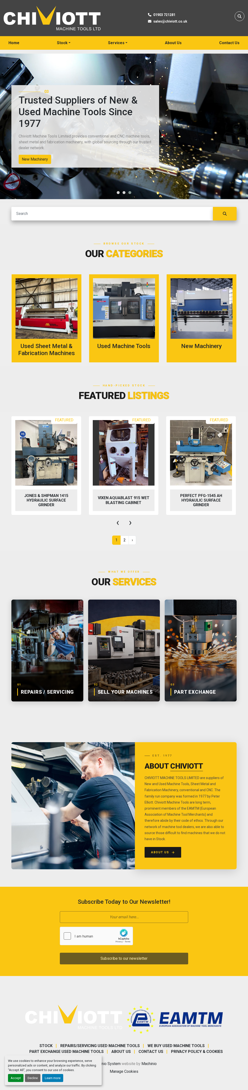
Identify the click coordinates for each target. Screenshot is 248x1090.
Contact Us (229, 43)
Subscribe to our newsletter (124, 958)
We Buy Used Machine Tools (176, 1045)
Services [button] (116, 43)
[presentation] (117, 522)
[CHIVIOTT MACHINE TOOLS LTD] (73, 1016)
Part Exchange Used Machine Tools (66, 1051)
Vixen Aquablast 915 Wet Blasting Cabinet (46, 500)
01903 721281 (164, 15)
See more (49, 318)
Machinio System (106, 1063)
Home (13, 43)
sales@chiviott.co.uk (170, 21)
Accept (16, 1078)
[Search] (225, 213)
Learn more (53, 1078)
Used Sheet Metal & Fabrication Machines (57, 159)
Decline (33, 1078)
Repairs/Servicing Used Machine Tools (100, 1045)
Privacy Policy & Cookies (197, 1051)
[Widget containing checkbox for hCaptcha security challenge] (96, 936)
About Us (173, 43)
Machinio (149, 1063)
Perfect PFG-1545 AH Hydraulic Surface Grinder (124, 500)
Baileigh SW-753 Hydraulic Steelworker (201, 500)
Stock (62, 43)
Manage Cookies (124, 1071)
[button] (63, 43)
